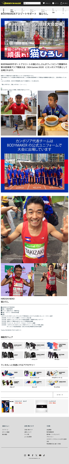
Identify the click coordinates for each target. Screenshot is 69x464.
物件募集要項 (50, 432)
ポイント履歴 (5, 432)
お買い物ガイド (28, 429)
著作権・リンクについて (53, 434)
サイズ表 (26, 434)
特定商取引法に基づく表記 (54, 444)
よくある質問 (27, 437)
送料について (27, 432)
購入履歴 (4, 434)
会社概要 (49, 429)
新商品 (3, 10)
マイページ (5, 429)
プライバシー (50, 437)
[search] (25, 3)
